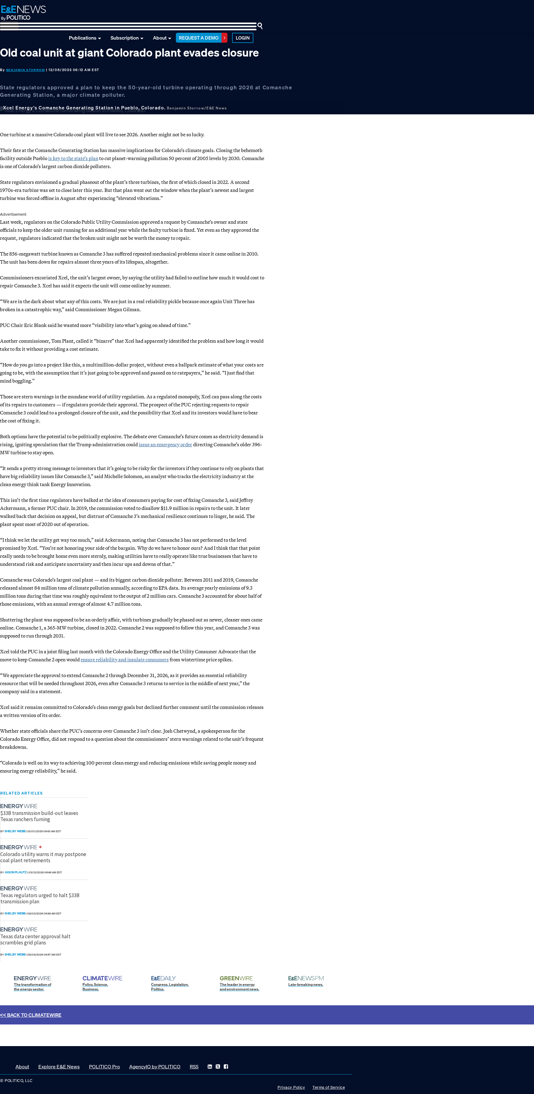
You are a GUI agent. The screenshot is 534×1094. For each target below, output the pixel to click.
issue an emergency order (165, 444)
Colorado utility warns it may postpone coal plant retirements (43, 857)
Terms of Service (328, 1087)
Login (243, 38)
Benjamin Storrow (25, 70)
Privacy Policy (291, 1087)
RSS (194, 1066)
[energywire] (19, 806)
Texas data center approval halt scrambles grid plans (35, 939)
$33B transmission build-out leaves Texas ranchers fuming (39, 816)
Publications (82, 37)
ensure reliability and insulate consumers (125, 659)
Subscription (125, 37)
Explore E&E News (59, 1066)
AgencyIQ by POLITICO (154, 1066)
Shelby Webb (15, 831)
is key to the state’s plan (73, 158)
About (160, 37)
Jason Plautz (16, 872)
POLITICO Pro (104, 1066)
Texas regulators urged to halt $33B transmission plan (39, 898)
